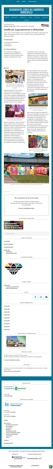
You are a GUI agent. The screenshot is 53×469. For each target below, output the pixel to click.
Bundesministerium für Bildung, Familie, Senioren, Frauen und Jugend (16, 466)
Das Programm (7, 423)
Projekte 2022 (7, 314)
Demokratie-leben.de (35, 465)
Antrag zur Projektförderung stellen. (26, 208)
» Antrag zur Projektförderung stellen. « (12, 360)
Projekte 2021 (7, 317)
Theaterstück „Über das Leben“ (12, 286)
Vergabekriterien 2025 (8, 247)
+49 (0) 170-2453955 (11, 416)
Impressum (6, 440)
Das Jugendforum (9, 426)
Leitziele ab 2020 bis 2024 (11, 253)
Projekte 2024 (7, 309)
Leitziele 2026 (7, 250)
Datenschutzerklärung (8, 443)
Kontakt (7, 437)
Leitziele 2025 (9, 251)
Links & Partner (9, 435)
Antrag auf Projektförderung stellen (13, 432)
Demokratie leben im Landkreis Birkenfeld (26, 11)
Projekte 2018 (7, 191)
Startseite (6, 420)
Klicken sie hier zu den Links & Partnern (12, 371)
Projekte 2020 (7, 320)
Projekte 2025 (7, 306)
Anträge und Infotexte (8, 244)
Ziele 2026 (8, 429)
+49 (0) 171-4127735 (11, 412)
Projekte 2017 (7, 329)
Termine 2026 (7, 241)
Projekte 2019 (7, 323)
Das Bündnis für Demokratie (12, 424)
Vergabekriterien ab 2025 (11, 431)
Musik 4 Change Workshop (11, 288)
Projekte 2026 (7, 285)
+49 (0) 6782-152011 (8, 396)
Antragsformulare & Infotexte (12, 434)
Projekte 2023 (7, 312)
